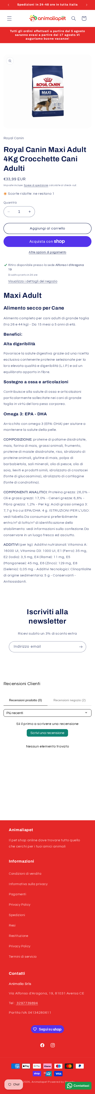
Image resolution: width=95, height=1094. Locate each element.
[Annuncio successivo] (86, 5)
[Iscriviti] (81, 646)
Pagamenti (17, 894)
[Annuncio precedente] (8, 5)
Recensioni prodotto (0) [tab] (25, 700)
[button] (9, 18)
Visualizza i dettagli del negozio (32, 281)
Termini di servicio (23, 956)
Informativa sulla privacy (28, 884)
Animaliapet (39, 1082)
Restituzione (18, 936)
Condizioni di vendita (25, 873)
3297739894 (27, 1003)
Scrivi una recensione (47, 733)
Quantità (10, 202)
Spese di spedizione (36, 185)
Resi (12, 925)
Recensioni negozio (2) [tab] (69, 700)
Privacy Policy (19, 904)
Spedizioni (17, 915)
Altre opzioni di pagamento (47, 252)
